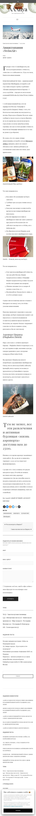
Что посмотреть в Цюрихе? (14, 524)
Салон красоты (11, 627)
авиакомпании (7, 513)
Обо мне (5, 788)
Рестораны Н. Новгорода (20, 624)
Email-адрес (7, 559)
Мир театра (16, 621)
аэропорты (16, 513)
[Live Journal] (16, 506)
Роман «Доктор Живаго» (21, 728)
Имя (4, 550)
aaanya (9, 58)
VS (3, 614)
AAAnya (18, 9)
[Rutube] (19, 506)
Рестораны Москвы (26, 775)
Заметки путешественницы (10, 43)
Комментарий (7, 568)
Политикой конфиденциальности (13, 806)
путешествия (25, 513)
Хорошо (18, 810)
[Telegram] (13, 506)
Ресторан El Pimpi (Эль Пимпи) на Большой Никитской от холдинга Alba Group (18, 702)
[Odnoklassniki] (10, 506)
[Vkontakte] (7, 506)
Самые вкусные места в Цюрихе (20, 529)
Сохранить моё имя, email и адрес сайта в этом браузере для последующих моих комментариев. (17, 589)
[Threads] (4, 506)
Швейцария (6, 516)
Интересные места (13, 618)
